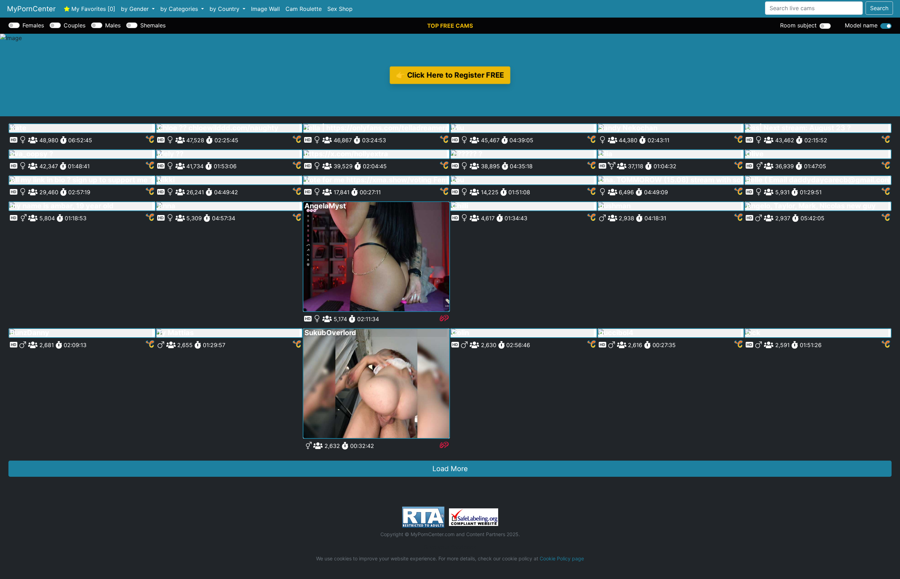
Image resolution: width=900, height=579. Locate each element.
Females (33, 25)
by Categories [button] (180, 8)
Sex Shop (340, 8)
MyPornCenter (31, 9)
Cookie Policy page (562, 558)
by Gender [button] (135, 8)
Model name (861, 25)
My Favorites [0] (92, 8)
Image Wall (265, 8)
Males (113, 25)
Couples (74, 25)
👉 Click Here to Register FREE (449, 75)
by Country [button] (225, 8)
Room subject (798, 25)
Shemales (153, 25)
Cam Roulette (303, 8)
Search (879, 8)
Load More (450, 468)
